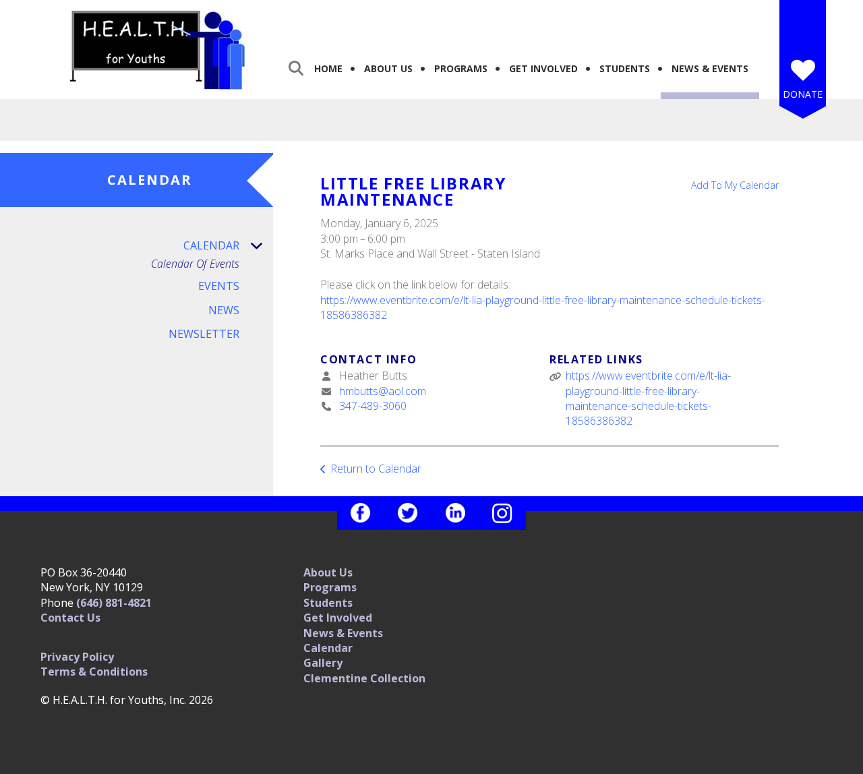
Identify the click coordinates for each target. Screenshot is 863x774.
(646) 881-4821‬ (114, 602)
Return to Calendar (375, 468)
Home (328, 68)
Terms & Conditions (94, 671)
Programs (460, 68)
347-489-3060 (373, 405)
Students (624, 68)
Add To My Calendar (735, 185)
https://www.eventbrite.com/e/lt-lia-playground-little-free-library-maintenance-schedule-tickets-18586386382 (648, 398)
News (223, 310)
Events (218, 285)
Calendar (211, 245)
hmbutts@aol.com (382, 391)
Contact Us (70, 617)
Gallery (323, 662)
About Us (388, 68)
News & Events (710, 68)
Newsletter (204, 333)
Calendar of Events (195, 264)
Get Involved (543, 68)
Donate (803, 94)
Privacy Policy (77, 656)
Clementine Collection (364, 678)
